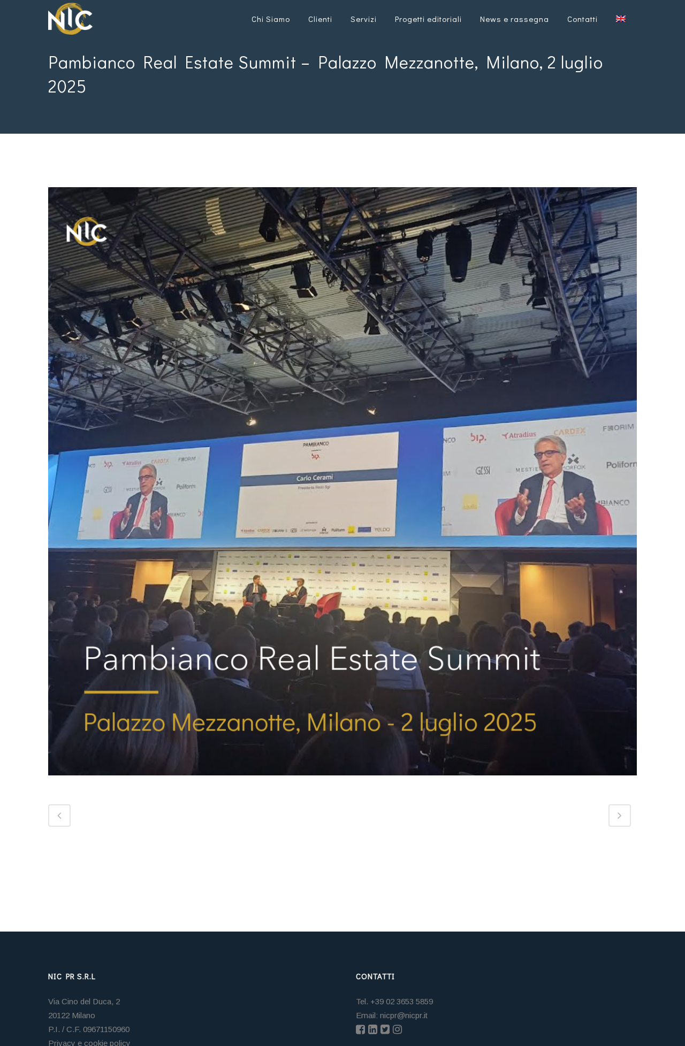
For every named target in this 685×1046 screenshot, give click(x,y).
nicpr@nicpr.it (404, 1015)
